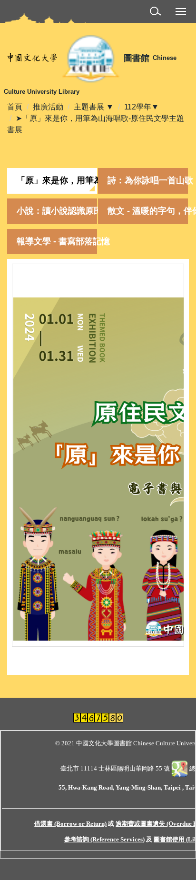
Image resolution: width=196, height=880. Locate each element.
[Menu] (181, 11)
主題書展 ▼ (94, 107)
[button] (157, 12)
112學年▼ (141, 107)
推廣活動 (48, 107)
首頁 (14, 107)
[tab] (52, 181)
